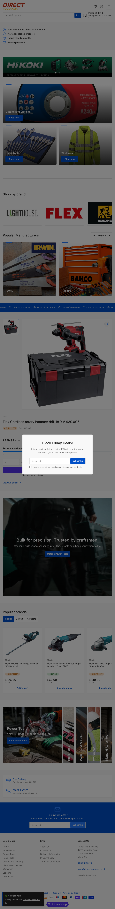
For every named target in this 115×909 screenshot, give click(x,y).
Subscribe (78, 461)
